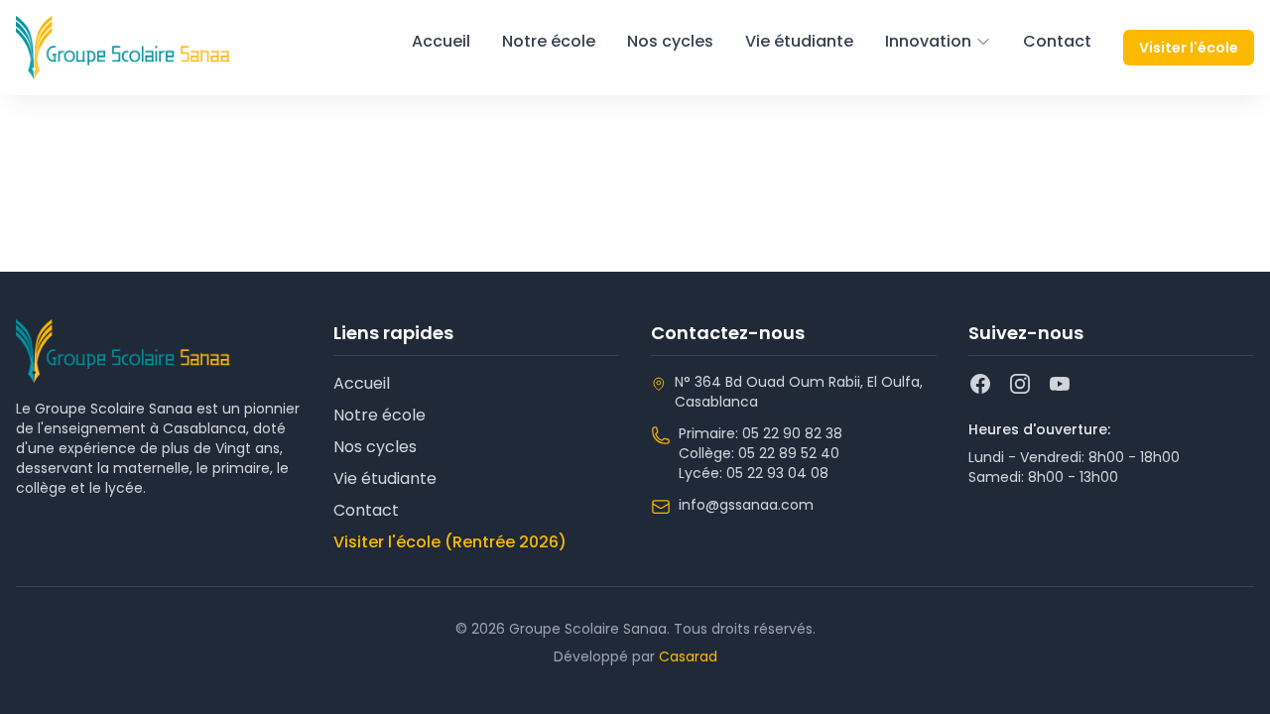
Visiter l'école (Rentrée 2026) (450, 542)
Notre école (548, 41)
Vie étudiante (799, 41)
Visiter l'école (1188, 48)
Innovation (928, 41)
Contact (1057, 41)
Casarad (688, 656)
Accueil (441, 41)
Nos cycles (670, 41)
